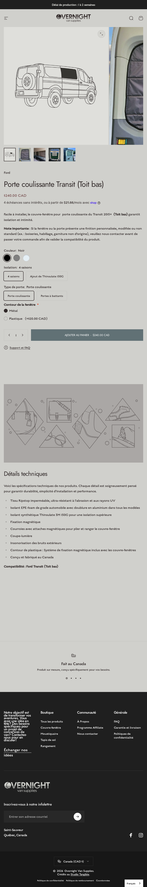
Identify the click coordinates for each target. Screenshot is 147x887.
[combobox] (134, 883)
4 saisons (13, 276)
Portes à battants (52, 295)
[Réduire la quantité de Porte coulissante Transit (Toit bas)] (8, 335)
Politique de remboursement (80, 880)
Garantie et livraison (127, 727)
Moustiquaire (49, 733)
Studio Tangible (80, 874)
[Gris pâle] (26, 258)
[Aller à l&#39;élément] (10, 154)
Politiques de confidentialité (123, 735)
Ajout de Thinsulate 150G (47, 276)
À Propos (83, 721)
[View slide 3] (76, 678)
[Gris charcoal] (16, 258)
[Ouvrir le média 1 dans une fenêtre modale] (101, 34)
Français (131, 883)
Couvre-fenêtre (51, 727)
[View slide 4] (80, 678)
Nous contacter (87, 733)
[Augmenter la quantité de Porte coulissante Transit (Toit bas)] (23, 335)
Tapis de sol (48, 739)
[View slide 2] (71, 678)
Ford (7, 172)
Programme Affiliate (90, 727)
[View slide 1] (66, 678)
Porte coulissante (19, 295)
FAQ (117, 721)
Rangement (48, 746)
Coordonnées (103, 880)
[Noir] (7, 258)
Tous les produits (52, 721)
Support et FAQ (20, 347)
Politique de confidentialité (50, 880)
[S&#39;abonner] (77, 816)
